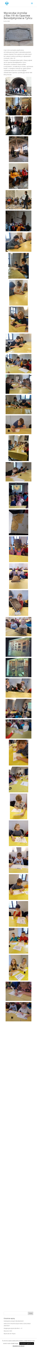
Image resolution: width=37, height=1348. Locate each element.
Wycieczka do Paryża (9, 1333)
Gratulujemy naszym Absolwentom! (13, 1321)
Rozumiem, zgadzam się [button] (26, 1343)
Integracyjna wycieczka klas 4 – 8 (13, 1328)
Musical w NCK (8, 1331)
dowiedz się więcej (18, 1346)
